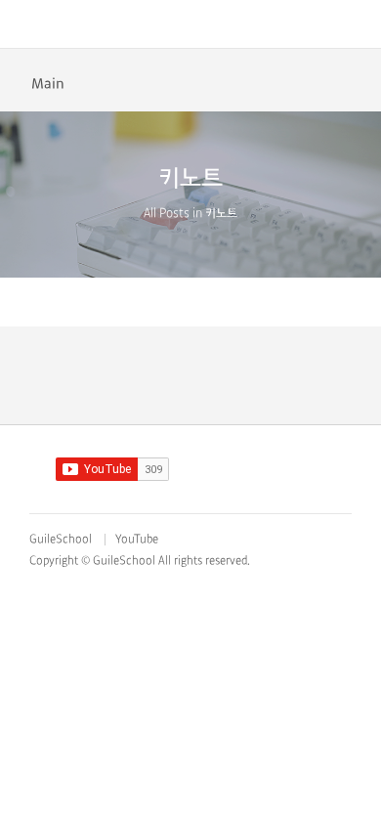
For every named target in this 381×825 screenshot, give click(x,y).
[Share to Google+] (355, 82)
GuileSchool (60, 539)
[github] (195, 468)
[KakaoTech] (191, 24)
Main (47, 84)
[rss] (312, 468)
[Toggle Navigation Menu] (24, 24)
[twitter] (273, 468)
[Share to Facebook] (295, 82)
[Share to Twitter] (325, 82)
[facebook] (234, 468)
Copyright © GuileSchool (92, 561)
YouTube (136, 539)
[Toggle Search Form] (356, 24)
